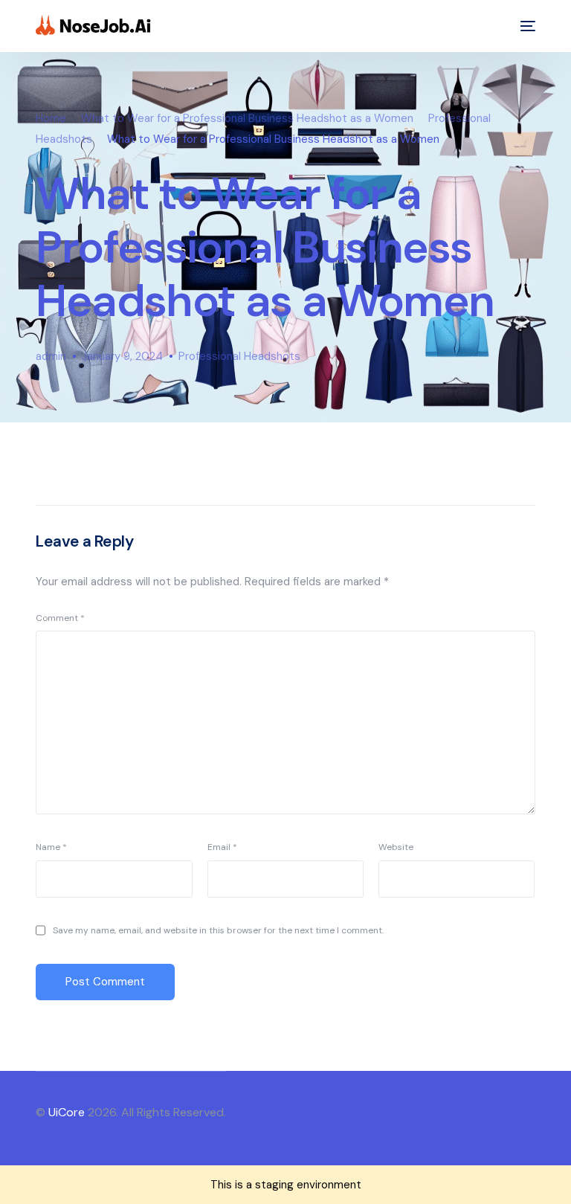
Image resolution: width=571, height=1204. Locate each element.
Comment (60, 618)
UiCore (66, 1112)
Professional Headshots (239, 356)
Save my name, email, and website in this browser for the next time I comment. (218, 930)
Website (395, 847)
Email (222, 847)
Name (51, 847)
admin (51, 356)
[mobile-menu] (524, 26)
